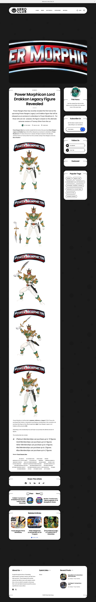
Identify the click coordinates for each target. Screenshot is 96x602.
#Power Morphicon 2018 (21, 465)
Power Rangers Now (22, 454)
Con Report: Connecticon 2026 (74, 583)
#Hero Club (51, 462)
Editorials (49, 10)
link (37, 424)
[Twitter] (30, 483)
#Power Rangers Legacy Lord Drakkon (38, 467)
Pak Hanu (28, 125)
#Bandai (41, 460)
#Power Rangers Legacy (18, 467)
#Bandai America (50, 460)
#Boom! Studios (17, 462)
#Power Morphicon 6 (35, 465)
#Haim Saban (42, 462)
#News (46, 458)
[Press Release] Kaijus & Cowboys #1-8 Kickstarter (51, 532)
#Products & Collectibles (20, 460)
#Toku (29, 469)
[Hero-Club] (19, 10)
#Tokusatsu (33, 460)
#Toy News (47, 469)
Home (37, 10)
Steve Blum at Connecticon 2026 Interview (75, 575)
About (40, 574)
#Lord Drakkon (17, 463)
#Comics (34, 90)
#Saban (53, 467)
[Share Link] (43, 483)
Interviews (58, 10)
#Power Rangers (48, 465)
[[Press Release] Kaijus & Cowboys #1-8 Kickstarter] (51, 522)
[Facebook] (26, 483)
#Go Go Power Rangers (30, 462)
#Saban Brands (21, 469)
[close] (94, 2)
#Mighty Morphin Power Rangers (32, 463)
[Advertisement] (48, 27)
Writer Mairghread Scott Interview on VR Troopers (34, 532)
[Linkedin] (35, 483)
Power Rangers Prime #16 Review (18, 531)
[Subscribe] (82, 129)
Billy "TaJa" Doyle (75, 578)
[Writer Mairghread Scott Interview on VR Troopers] (34, 522)
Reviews (65, 10)
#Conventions (30, 458)
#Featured (39, 458)
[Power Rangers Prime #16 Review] (18, 522)
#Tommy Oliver (38, 469)
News (42, 10)
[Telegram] (39, 483)
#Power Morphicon (49, 463)
